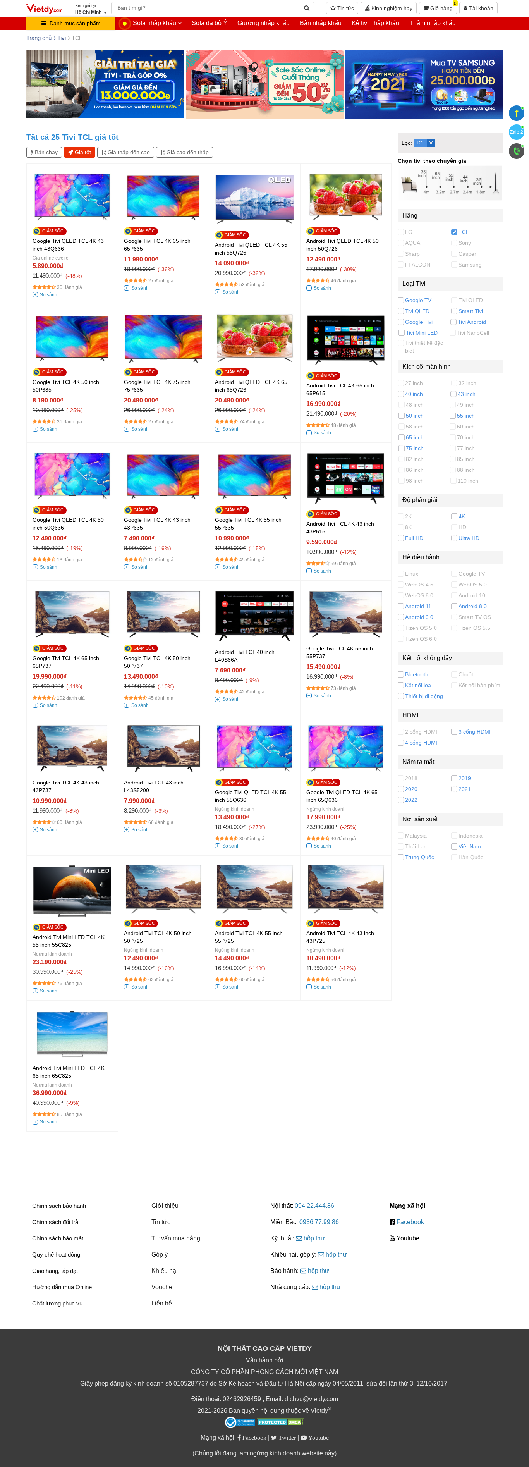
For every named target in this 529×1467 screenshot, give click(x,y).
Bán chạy (45, 152)
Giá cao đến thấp (187, 152)
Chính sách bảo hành (59, 1205)
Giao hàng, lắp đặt (55, 1271)
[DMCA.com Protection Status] (280, 1423)
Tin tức (345, 8)
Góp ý (159, 1254)
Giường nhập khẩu (263, 23)
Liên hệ (161, 1303)
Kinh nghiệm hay (391, 8)
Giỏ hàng (443, 6)
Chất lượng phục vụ (57, 1303)
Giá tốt (82, 152)
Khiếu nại (164, 1271)
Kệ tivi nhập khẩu (375, 23)
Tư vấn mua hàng (175, 1238)
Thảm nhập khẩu (432, 23)
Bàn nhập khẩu (321, 23)
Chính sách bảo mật (57, 1238)
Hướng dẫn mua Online (62, 1287)
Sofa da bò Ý (209, 23)
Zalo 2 (516, 132)
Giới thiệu (165, 1205)
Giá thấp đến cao (128, 152)
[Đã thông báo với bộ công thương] (240, 1422)
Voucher (162, 1287)
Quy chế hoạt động (56, 1254)
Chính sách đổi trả (55, 1222)
